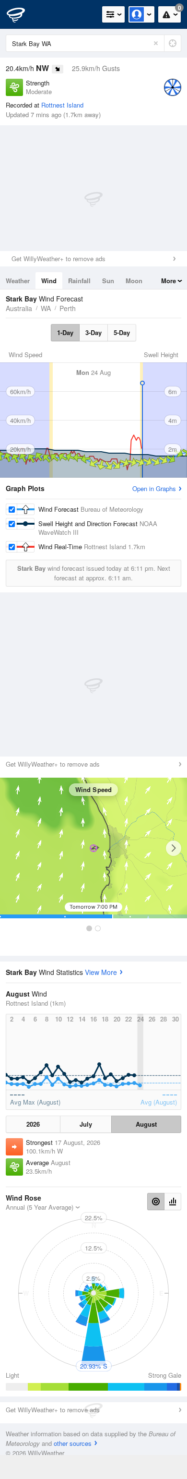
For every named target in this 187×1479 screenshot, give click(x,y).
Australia (19, 308)
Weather (18, 280)
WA (46, 308)
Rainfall (79, 280)
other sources (73, 1443)
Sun (108, 280)
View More (101, 972)
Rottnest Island (62, 104)
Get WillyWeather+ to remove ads (58, 258)
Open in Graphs (154, 488)
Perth (67, 308)
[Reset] (156, 43)
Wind (49, 280)
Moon (134, 280)
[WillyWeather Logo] (21, 14)
